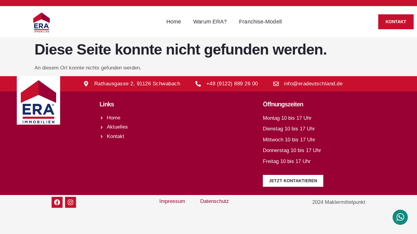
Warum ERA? (210, 22)
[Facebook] (57, 202)
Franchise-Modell (260, 22)
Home (173, 22)
